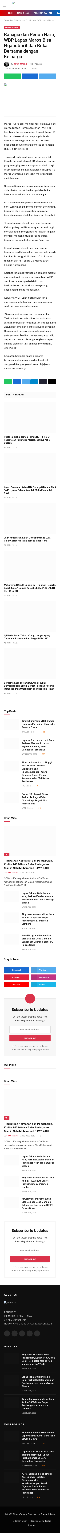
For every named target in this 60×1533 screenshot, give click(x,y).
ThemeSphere (48, 1514)
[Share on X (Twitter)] (47, 76)
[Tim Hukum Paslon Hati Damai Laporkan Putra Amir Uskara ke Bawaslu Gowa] (11, 724)
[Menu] (5, 5)
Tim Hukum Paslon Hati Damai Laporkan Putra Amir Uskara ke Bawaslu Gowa (38, 724)
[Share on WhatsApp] (12, 76)
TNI (6, 855)
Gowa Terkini (20, 64)
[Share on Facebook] (30, 76)
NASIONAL (23, 13)
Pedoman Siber (19, 1521)
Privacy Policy (31, 1049)
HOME (9, 13)
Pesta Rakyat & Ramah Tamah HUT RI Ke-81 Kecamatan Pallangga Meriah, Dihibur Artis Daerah (27, 440)
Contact (32, 1525)
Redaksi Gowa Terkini (41, 1521)
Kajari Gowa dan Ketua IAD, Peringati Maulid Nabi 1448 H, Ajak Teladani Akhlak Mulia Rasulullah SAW (30, 490)
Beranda (8, 20)
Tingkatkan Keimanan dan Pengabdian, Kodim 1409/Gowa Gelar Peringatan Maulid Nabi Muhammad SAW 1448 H (28, 864)
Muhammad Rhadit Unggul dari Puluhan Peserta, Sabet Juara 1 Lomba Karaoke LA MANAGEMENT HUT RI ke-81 (30, 588)
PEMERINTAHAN (43, 13)
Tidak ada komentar (16, 69)
